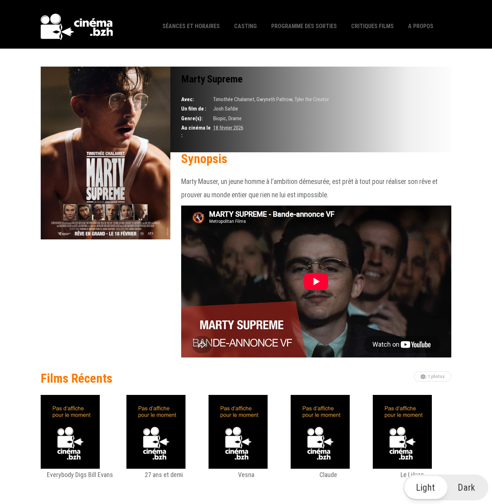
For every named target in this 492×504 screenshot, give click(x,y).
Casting (245, 26)
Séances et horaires (191, 26)
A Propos (420, 26)
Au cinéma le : (196, 132)
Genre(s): (192, 118)
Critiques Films (372, 26)
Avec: (187, 99)
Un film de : (193, 108)
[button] (446, 487)
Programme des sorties (304, 26)
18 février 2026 (228, 128)
